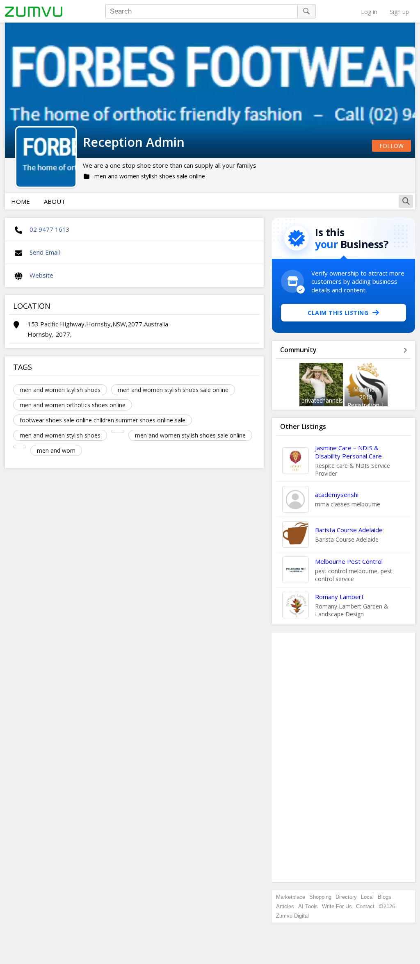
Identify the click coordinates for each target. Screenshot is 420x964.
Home (20, 201)
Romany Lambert (339, 597)
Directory (346, 897)
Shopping (320, 897)
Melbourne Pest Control (349, 561)
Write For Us (337, 906)
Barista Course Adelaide (349, 530)
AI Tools (308, 906)
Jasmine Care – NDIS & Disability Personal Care (348, 452)
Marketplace (290, 897)
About (54, 201)
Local (367, 897)
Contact (365, 906)
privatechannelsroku (328, 400)
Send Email (45, 252)
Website (41, 275)
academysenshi (336, 494)
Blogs (384, 897)
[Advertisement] (343, 757)
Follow (391, 146)
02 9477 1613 (50, 229)
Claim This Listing (338, 313)
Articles (285, 906)
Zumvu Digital (292, 915)
